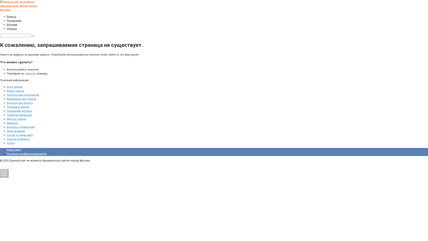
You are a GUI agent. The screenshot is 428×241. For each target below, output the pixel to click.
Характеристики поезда (21, 99)
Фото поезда (15, 87)
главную (30, 73)
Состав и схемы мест (20, 135)
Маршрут (12, 123)
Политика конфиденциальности (27, 153)
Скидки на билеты (18, 139)
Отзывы (12, 28)
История (12, 24)
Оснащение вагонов (19, 111)
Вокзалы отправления (20, 127)
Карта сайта (14, 149)
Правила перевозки (19, 115)
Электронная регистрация (23, 95)
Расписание (14, 20)
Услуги (11, 143)
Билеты (11, 16)
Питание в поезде (18, 107)
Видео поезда (15, 91)
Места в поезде (16, 119)
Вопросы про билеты (20, 103)
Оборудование (16, 131)
